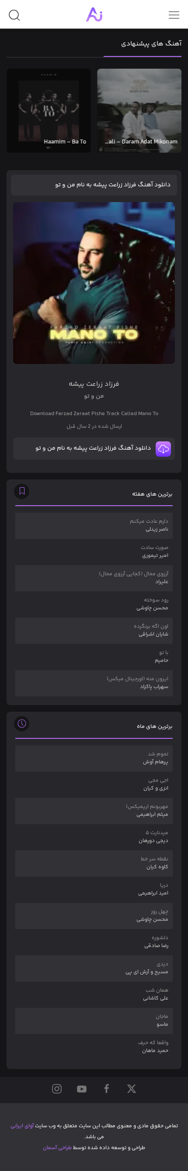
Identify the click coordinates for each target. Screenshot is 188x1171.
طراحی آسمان (57, 1148)
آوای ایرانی (22, 1126)
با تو (161, 657)
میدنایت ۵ (153, 837)
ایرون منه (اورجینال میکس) (137, 683)
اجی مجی (155, 784)
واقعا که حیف (153, 1047)
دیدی (146, 968)
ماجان (162, 1021)
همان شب (155, 994)
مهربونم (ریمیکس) (147, 811)
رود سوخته (152, 604)
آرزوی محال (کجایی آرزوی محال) (133, 578)
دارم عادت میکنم (149, 525)
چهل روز (152, 916)
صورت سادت (154, 552)
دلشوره (156, 942)
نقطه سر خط (154, 863)
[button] (14, 18)
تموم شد (155, 758)
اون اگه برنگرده (151, 630)
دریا (153, 889)
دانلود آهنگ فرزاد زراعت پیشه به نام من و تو (113, 185)
